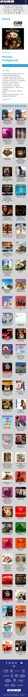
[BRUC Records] (7, 685)
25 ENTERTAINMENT (18, 9)
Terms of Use (9, 695)
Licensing (22, 695)
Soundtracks (6, 52)
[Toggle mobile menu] (25, 1)
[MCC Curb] (8, 680)
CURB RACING (9, 7)
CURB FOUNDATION (17, 6)
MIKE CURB (7, 6)
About (21, 694)
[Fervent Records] (15, 680)
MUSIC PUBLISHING (18, 11)
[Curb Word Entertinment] (20, 685)
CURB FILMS (6, 9)
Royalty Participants (15, 695)
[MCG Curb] (22, 676)
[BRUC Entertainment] (13, 685)
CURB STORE (18, 7)
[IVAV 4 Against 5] (16, 676)
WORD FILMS (7, 11)
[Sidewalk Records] (23, 671)
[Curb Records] (6, 671)
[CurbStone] (6, 676)
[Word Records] (11, 671)
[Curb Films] (21, 680)
